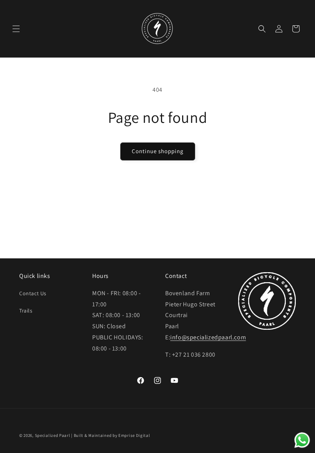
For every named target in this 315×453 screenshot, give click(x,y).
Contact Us (32, 293)
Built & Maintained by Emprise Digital (112, 435)
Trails (26, 310)
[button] (16, 28)
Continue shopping (158, 151)
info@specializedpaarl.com (208, 337)
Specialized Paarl (52, 435)
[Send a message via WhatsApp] (302, 440)
